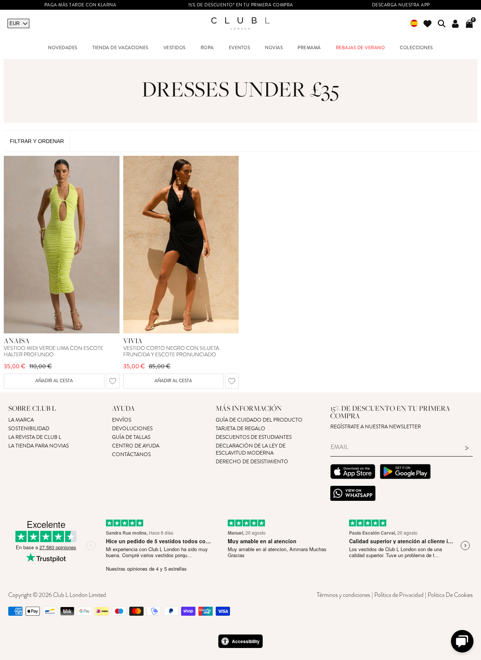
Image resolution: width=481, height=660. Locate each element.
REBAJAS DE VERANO (360, 48)
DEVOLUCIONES (132, 428)
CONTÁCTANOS (131, 454)
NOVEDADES (62, 48)
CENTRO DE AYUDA (135, 445)
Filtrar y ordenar (37, 141)
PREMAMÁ (309, 48)
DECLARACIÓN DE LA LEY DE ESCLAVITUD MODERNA (251, 449)
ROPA (207, 48)
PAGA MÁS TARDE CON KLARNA (80, 5)
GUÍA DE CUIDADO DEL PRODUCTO (259, 419)
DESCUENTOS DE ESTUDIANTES (254, 437)
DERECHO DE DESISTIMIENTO (252, 461)
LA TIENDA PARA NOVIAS (38, 445)
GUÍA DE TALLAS (131, 437)
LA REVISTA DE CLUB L (34, 437)
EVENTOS (239, 48)
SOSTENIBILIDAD (28, 428)
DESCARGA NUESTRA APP (401, 5)
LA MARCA (21, 419)
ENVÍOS (121, 419)
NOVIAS (274, 48)
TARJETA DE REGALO (240, 428)
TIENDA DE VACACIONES (120, 48)
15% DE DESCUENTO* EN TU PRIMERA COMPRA (240, 5)
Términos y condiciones (343, 595)
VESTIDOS (174, 48)
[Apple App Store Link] (352, 472)
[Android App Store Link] (405, 472)
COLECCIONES (416, 48)
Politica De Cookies (450, 595)
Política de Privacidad (399, 595)
